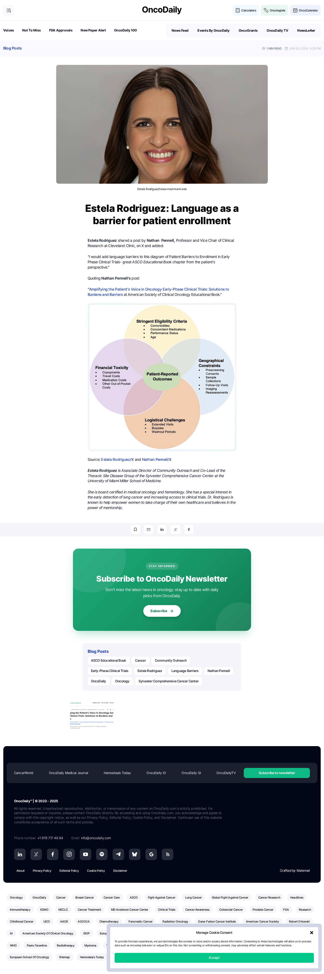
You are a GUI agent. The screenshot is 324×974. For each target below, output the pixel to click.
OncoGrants (248, 30)
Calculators (248, 10)
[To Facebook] (189, 529)
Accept (214, 958)
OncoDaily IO (156, 773)
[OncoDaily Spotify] (102, 854)
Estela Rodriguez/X (117, 459)
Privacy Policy (42, 870)
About (20, 870)
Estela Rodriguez (150, 671)
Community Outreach (171, 660)
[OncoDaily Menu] (8, 10)
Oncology (122, 681)
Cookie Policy (96, 870)
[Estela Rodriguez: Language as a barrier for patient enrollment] (92, 714)
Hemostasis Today (117, 773)
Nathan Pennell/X (157, 459)
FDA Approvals (61, 30)
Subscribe (158, 611)
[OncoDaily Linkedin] (20, 854)
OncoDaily (98, 681)
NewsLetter (306, 30)
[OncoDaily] (162, 10)
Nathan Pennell (219, 671)
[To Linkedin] (162, 529)
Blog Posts (12, 48)
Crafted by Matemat (295, 870)
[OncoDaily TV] (85, 854)
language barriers (185, 671)
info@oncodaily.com (96, 838)
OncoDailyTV (225, 773)
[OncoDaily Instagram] (69, 854)
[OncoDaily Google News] (151, 854)
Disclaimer (120, 870)
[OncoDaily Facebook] (52, 854)
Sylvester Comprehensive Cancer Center (169, 681)
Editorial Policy (69, 870)
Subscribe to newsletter (277, 773)
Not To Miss (31, 30)
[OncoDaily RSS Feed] (167, 854)
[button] (311, 933)
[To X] (175, 529)
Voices (8, 30)
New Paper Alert (93, 30)
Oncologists (277, 10)
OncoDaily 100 (125, 30)
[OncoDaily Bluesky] (134, 854)
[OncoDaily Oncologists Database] (266, 10)
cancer (140, 660)
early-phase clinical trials (109, 671)
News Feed (180, 30)
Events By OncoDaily (213, 30)
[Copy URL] (135, 529)
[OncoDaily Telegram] (118, 854)
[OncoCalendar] (295, 10)
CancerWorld (23, 773)
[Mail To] (148, 529)
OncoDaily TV (277, 30)
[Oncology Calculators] (237, 10)
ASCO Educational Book (108, 660)
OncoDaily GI (191, 773)
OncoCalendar (308, 10)
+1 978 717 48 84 (50, 838)
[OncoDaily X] (36, 854)
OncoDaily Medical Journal (68, 773)
